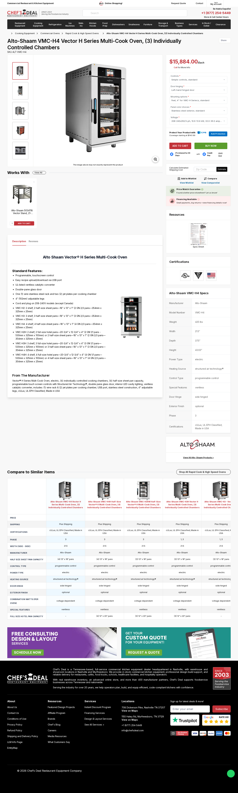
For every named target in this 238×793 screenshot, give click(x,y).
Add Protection (218, 134)
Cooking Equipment (25, 33)
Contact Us (13, 713)
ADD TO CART (24, 223)
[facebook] (157, 771)
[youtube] (164, 771)
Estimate (222, 169)
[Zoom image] (155, 159)
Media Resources (57, 736)
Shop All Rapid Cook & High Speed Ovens (202, 472)
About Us (12, 707)
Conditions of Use (16, 719)
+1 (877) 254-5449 (216, 13)
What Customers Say (59, 742)
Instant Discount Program (98, 707)
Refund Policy (14, 730)
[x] (170, 771)
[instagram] (183, 771)
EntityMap (12, 748)
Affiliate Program (56, 713)
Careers (52, 730)
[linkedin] (176, 771)
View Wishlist (186, 183)
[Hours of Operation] (230, 17)
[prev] (37, 111)
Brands (51, 719)
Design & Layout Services (98, 719)
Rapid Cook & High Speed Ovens (82, 33)
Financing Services (95, 713)
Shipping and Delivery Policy (22, 736)
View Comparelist (210, 183)
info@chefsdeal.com (133, 730)
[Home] (9, 33)
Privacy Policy (14, 724)
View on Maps (130, 710)
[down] (20, 163)
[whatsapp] (231, 773)
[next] (159, 111)
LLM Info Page (15, 742)
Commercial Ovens (50, 33)
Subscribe (221, 709)
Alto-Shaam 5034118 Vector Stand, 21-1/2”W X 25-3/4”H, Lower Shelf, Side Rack (22, 212)
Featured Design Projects (61, 707)
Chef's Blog (54, 724)
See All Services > (94, 724)
